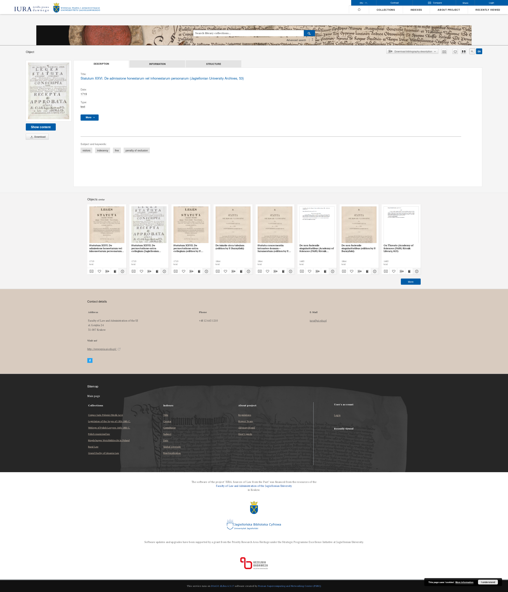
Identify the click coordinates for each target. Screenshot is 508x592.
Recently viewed (487, 10)
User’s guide (245, 433)
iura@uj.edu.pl (318, 320)
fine (117, 150)
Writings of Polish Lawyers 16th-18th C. (109, 427)
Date (165, 440)
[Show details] (122, 271)
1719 (84, 94)
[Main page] (359, 9)
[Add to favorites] (455, 51)
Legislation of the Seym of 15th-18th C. (109, 421)
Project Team (245, 421)
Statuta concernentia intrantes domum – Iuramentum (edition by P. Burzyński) (273, 248)
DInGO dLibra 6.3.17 (222, 585)
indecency (102, 150)
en (479, 51)
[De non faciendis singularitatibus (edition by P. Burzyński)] (359, 225)
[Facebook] (89, 360)
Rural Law (93, 446)
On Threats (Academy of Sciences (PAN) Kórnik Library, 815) (398, 248)
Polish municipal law (99, 433)
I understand (488, 582)
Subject (167, 433)
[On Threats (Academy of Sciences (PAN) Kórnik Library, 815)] (401, 225)
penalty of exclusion (137, 150)
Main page (93, 396)
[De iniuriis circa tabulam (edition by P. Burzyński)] (233, 225)
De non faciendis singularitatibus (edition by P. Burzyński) (359, 248)
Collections (386, 10)
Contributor (169, 427)
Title (165, 414)
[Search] (309, 33)
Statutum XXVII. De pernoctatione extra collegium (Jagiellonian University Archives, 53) (145, 248)
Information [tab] (157, 64)
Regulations (244, 414)
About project (449, 10)
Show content (41, 127)
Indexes (416, 10)
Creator (167, 421)
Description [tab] (101, 63)
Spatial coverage (172, 446)
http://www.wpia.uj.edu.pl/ (102, 349)
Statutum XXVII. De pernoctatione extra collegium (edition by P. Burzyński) (187, 248)
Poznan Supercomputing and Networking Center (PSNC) (289, 585)
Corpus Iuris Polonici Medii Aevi (105, 414)
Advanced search (296, 40)
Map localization (172, 453)
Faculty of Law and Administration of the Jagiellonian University (254, 486)
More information (464, 582)
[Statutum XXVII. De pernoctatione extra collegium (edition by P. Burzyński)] (191, 225)
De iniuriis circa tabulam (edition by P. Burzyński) (230, 247)
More (411, 281)
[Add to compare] (444, 51)
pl (366, 3)
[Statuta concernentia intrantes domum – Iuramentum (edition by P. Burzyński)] (275, 225)
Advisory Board (246, 427)
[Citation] (463, 51)
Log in (337, 415)
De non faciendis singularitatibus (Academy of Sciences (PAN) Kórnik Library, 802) (316, 248)
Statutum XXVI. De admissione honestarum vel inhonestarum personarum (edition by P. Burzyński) (105, 248)
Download (39, 136)
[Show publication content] (115, 271)
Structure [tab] (213, 64)
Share (465, 2)
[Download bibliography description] (107, 271)
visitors (86, 150)
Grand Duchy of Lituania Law (103, 453)
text (83, 107)
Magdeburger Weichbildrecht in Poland (109, 440)
